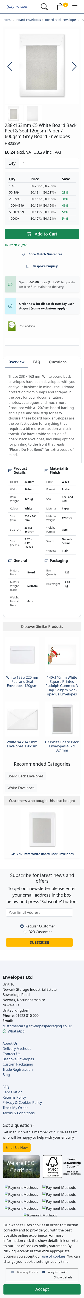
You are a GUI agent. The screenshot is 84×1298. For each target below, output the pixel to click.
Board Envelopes (28, 20)
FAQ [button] (36, 361)
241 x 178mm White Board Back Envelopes (42, 854)
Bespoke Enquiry (45, 266)
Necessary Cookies (27, 1272)
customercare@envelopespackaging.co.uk (37, 1026)
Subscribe (39, 942)
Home (7, 20)
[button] (75, 7)
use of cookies (53, 1256)
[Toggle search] (44, 6)
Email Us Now (16, 1147)
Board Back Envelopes (61, 20)
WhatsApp (16, 1031)
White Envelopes (21, 787)
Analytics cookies (57, 1272)
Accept (42, 1289)
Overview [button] (16, 361)
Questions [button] (58, 361)
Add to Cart (46, 234)
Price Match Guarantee (45, 254)
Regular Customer (40, 926)
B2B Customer (40, 931)
